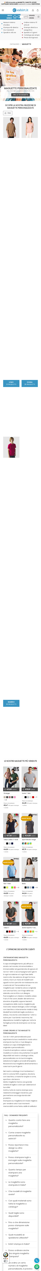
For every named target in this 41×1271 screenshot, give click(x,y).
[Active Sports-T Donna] (30, 911)
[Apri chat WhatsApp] (36, 1266)
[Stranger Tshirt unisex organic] (11, 777)
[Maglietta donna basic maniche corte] (30, 867)
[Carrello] (38, 10)
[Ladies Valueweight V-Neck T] (11, 823)
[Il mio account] (33, 10)
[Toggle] (6, 1120)
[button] (3, 10)
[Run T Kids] (11, 867)
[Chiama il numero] (36, 1260)
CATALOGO (14, 44)
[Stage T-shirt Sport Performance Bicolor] (30, 823)
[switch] (6, 1261)
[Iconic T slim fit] (30, 777)
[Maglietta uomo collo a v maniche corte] (11, 911)
